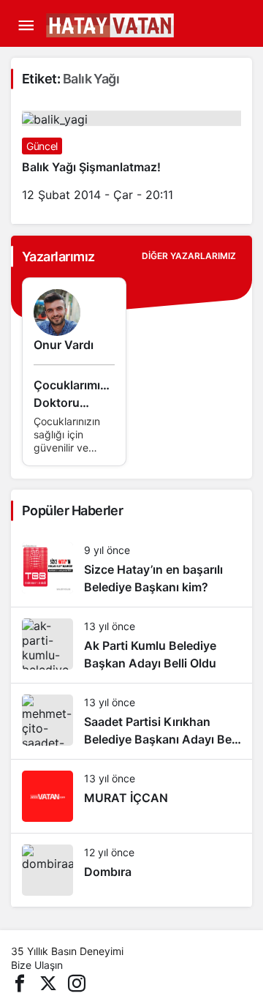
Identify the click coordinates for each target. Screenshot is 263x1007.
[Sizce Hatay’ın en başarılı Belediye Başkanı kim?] (131, 569)
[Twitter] (48, 981)
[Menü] (25, 25)
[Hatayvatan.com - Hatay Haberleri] (146, 24)
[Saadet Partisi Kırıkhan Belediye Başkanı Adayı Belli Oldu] (131, 721)
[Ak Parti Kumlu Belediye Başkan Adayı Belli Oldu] (131, 645)
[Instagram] (76, 981)
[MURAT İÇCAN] (131, 796)
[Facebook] (19, 981)
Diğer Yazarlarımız (189, 255)
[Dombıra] (131, 870)
